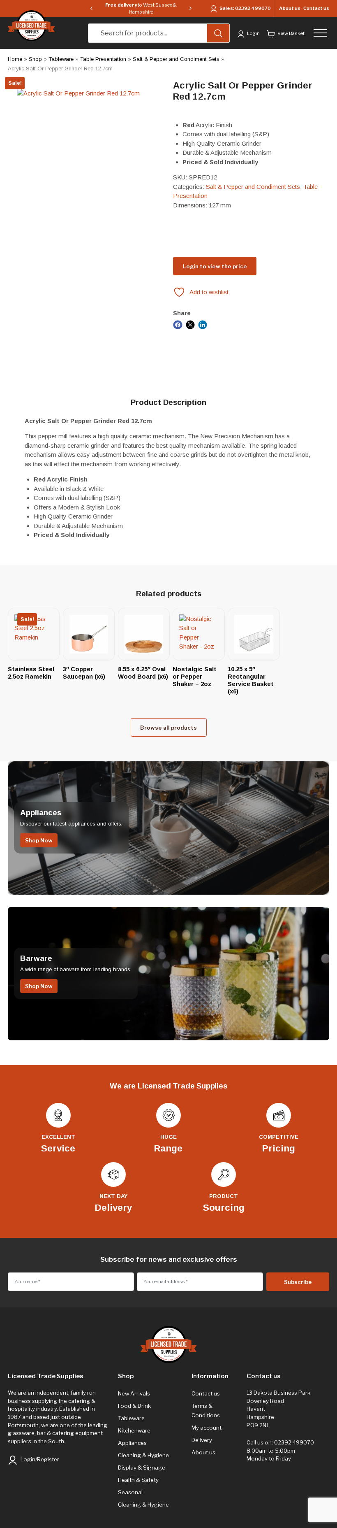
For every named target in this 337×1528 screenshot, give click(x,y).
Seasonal (130, 1492)
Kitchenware (134, 1430)
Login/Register (39, 1459)
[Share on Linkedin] (203, 324)
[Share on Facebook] (177, 324)
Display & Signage (141, 1467)
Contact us (316, 8)
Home (15, 59)
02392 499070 (253, 8)
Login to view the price (215, 266)
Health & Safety (138, 1480)
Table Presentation (103, 59)
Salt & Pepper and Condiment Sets (176, 59)
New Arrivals (134, 1393)
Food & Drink (134, 1405)
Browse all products (168, 727)
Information (210, 1376)
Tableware (61, 59)
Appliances (132, 1443)
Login (253, 33)
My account (207, 1427)
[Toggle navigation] (322, 33)
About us (289, 8)
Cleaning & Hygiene (143, 1455)
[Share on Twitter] (190, 324)
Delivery (202, 1440)
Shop (35, 59)
